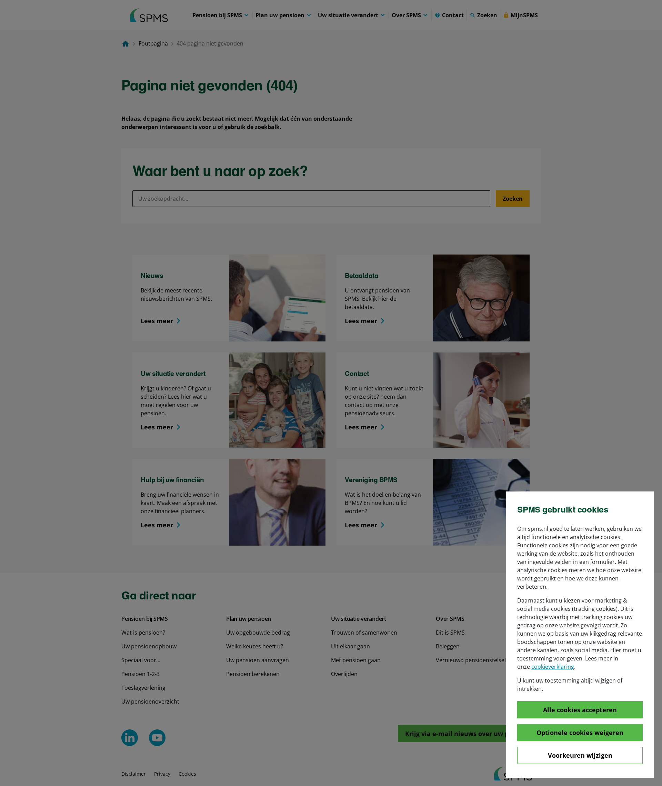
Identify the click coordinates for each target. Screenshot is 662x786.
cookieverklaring (552, 666)
